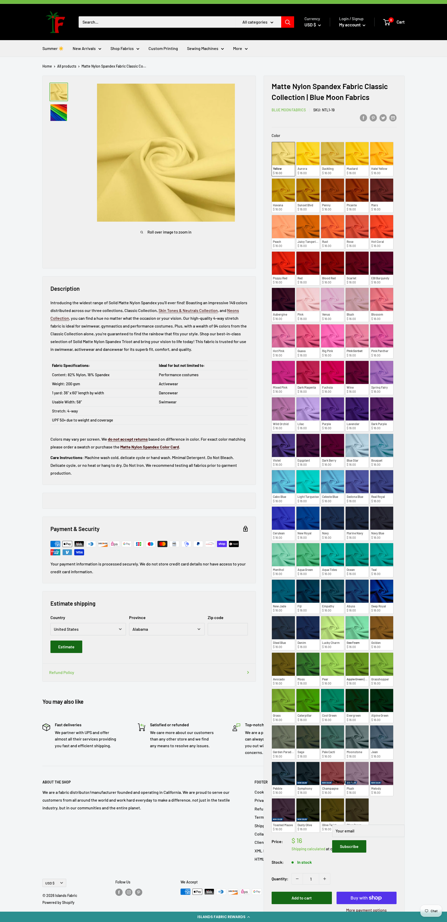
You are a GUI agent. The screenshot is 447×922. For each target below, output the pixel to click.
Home (47, 66)
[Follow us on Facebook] (119, 892)
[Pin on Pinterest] (373, 117)
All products (66, 66)
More (237, 48)
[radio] (283, 159)
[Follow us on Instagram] (128, 892)
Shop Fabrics (122, 48)
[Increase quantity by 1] (324, 878)
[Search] (287, 22)
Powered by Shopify (58, 902)
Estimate (66, 646)
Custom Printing (163, 48)
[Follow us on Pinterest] (138, 892)
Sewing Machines (202, 48)
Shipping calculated (308, 848)
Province (137, 617)
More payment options (366, 910)
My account (350, 24)
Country (57, 617)
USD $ (50, 883)
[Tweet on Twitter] (383, 117)
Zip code (216, 617)
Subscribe (349, 846)
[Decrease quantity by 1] (297, 878)
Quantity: (280, 878)
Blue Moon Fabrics (289, 110)
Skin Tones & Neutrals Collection (188, 310)
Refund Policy (61, 672)
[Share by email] (393, 117)
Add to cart (302, 897)
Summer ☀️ (53, 48)
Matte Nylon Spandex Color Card (149, 446)
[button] (223, 917)
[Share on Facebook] (363, 117)
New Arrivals (84, 48)
